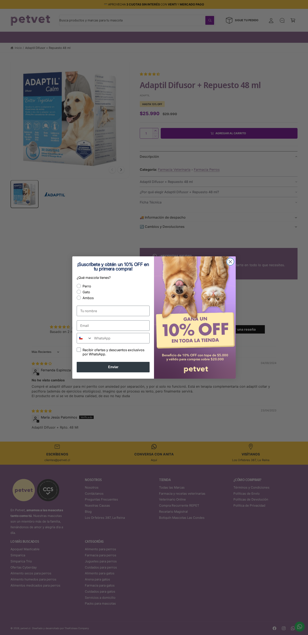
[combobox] (84, 338)
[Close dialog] (230, 261)
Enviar (113, 367)
